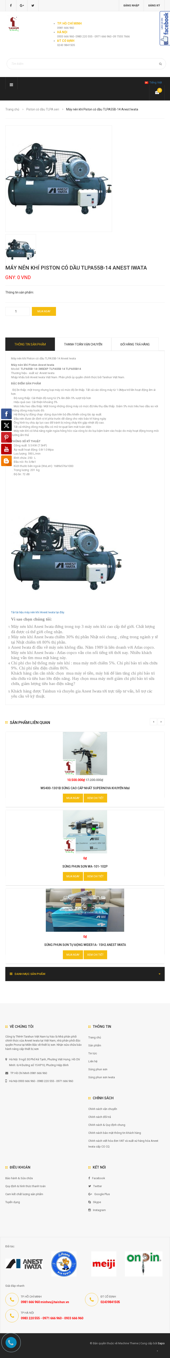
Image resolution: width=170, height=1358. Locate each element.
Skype (97, 1202)
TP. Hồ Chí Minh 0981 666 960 (28, 1073)
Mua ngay (43, 311)
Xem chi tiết (95, 798)
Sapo (161, 1343)
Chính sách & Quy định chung (106, 1125)
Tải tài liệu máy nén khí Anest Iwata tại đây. (38, 612)
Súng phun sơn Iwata (101, 1077)
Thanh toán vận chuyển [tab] (83, 344)
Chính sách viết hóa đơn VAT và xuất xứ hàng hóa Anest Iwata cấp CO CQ (123, 1143)
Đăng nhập (131, 5)
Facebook (98, 1178)
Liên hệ (92, 1061)
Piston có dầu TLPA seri (42, 109)
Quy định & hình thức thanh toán (25, 1186)
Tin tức (92, 1053)
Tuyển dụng (12, 1202)
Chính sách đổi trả (99, 1117)
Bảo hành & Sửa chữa (19, 1178)
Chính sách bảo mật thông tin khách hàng (114, 1132)
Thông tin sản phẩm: (19, 292)
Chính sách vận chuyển (102, 1109)
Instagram (99, 1210)
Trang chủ (12, 109)
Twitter (97, 1186)
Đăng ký (154, 5)
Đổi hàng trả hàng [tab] (135, 344)
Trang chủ (94, 1037)
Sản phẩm (94, 1045)
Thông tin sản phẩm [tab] (30, 344)
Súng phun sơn (97, 1069)
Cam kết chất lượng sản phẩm (24, 1194)
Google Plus (102, 1194)
